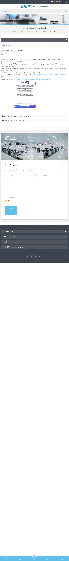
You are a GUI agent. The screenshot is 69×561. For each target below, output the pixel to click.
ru (54, 2)
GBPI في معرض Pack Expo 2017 (16, 120)
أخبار (37, 32)
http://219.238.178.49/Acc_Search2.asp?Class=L (52, 75)
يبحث (63, 2)
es (59, 2)
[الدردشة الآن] (34, 557)
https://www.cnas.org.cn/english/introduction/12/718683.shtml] (30, 79)
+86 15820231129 (14, 147)
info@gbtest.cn (30, 151)
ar (45, 2)
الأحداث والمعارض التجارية (26, 32)
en (49, 2)
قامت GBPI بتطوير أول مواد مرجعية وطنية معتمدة (19, 116)
